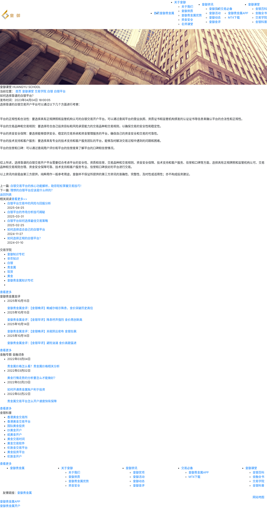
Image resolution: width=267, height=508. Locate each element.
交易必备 (226, 9)
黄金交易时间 (16, 439)
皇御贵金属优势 (191, 15)
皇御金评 (215, 22)
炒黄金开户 (14, 430)
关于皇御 (180, 2)
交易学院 (261, 17)
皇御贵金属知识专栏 (20, 280)
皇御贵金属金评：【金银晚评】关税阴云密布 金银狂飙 (41, 331)
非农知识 (13, 258)
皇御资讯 (207, 4)
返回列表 (6, 194)
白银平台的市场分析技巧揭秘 (26, 212)
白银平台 (60, 91)
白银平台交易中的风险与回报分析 (29, 203)
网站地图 (258, 497)
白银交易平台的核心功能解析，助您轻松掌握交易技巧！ (46, 186)
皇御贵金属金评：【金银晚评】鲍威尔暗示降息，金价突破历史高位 (50, 308)
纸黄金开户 (14, 434)
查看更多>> (19, 199)
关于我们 (187, 6)
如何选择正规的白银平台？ (24, 238)
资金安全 (187, 19)
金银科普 (261, 22)
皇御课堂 (254, 4)
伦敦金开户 (14, 456)
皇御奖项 (215, 9)
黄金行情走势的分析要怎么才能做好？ (32, 378)
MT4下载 (234, 17)
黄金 (10, 276)
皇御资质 (187, 11)
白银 (50, 91)
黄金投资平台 (16, 452)
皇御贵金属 (167, 13)
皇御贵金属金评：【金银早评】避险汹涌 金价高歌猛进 (41, 343)
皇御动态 (215, 17)
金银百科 (261, 9)
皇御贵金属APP (238, 13)
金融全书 (261, 13)
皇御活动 (215, 13)
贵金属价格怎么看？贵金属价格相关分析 (33, 366)
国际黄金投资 (16, 426)
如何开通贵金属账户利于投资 (26, 389)
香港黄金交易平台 (19, 421)
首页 (18, 91)
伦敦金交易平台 (17, 447)
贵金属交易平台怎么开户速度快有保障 (32, 401)
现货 (10, 271)
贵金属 (11, 267)
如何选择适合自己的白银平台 (26, 229)
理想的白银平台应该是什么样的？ (32, 190)
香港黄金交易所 (17, 417)
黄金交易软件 (16, 443)
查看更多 (6, 292)
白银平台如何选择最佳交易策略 (27, 221)
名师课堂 (187, 24)
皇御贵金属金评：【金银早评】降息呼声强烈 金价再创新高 (44, 319)
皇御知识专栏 (16, 254)
